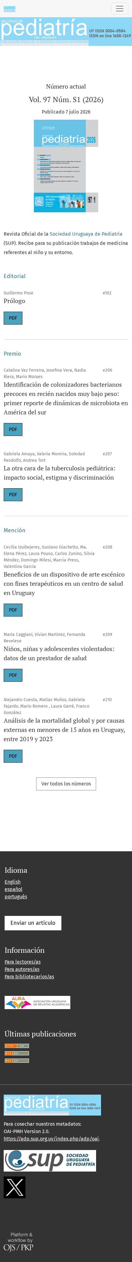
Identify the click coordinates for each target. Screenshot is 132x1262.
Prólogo (14, 301)
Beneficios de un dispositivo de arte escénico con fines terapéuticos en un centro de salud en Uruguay (64, 583)
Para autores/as (22, 969)
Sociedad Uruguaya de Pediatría (86, 234)
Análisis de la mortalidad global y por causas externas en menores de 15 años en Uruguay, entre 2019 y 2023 (64, 729)
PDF (13, 318)
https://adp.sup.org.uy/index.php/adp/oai (51, 1139)
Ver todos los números (66, 784)
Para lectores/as (23, 962)
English (13, 882)
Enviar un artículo (33, 923)
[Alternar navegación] (119, 8)
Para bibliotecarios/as (29, 977)
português (16, 897)
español (13, 889)
